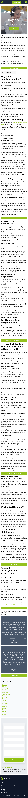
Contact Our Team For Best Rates (14, 217)
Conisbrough (5, 703)
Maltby (3, 709)
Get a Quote (13, 28)
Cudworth (23, 604)
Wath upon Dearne (6, 694)
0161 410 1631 (16, 2)
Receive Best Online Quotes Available (14, 340)
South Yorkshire (6, 702)
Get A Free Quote (14, 675)
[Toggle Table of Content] (13, 72)
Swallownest (5, 706)
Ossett (12, 604)
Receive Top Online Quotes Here (14, 473)
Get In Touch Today (14, 68)
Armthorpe (4, 712)
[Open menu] (26, 2)
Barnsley (8, 604)
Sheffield (4, 700)
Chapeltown (5, 692)
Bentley (4, 705)
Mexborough (5, 697)
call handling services (15, 46)
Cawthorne (3, 604)
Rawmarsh (4, 695)
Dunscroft (4, 714)
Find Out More (14, 564)
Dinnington (4, 711)
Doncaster (4, 708)
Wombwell (4, 691)
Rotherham (4, 698)
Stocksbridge (17, 604)
